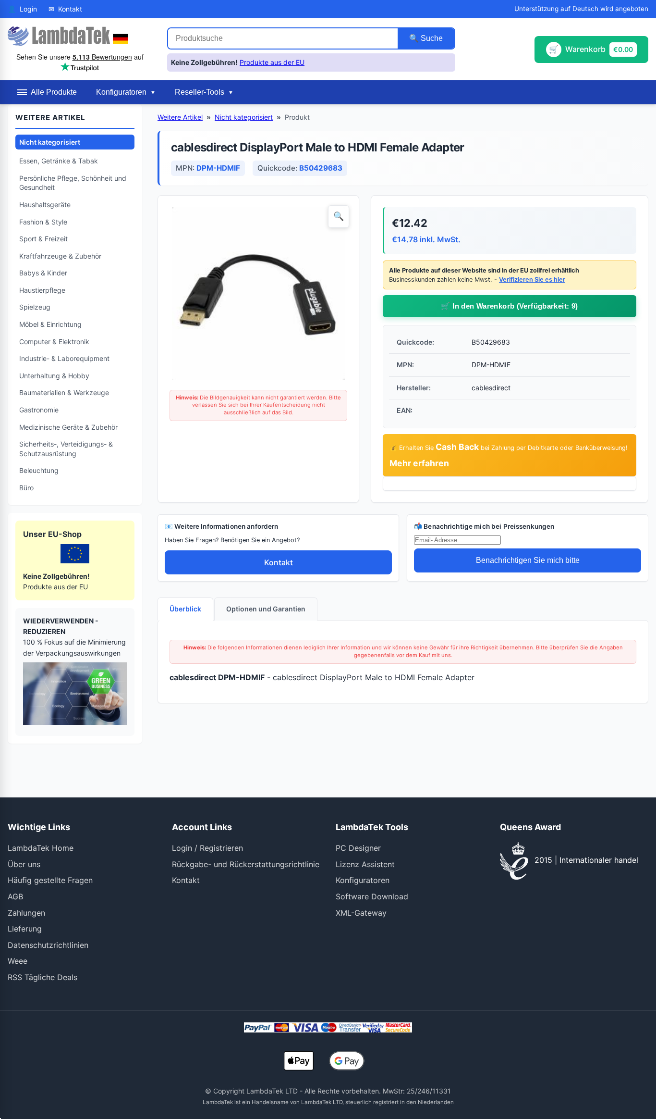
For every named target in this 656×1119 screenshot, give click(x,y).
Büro (26, 488)
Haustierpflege (42, 290)
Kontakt (278, 562)
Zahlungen (26, 913)
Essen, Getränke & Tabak (58, 161)
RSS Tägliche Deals (42, 977)
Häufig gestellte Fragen (50, 880)
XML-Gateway (361, 913)
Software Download (372, 896)
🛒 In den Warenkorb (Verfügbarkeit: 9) (509, 306)
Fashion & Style (43, 222)
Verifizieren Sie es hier (532, 279)
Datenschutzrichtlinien (48, 945)
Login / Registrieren (207, 848)
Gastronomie (39, 410)
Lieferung (25, 928)
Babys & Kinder (43, 273)
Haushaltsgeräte (45, 204)
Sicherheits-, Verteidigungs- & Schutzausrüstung (66, 449)
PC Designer (358, 848)
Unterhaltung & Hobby (54, 376)
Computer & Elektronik (54, 341)
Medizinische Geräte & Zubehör (68, 427)
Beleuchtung (39, 470)
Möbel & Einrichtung (50, 324)
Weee (17, 961)
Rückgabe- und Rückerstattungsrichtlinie (245, 864)
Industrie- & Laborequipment (64, 358)
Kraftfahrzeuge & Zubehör (60, 256)
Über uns (24, 864)
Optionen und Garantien (265, 609)
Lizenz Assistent (365, 864)
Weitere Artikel (180, 117)
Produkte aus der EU (272, 62)
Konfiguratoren (362, 880)
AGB (15, 896)
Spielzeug (34, 307)
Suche (431, 38)
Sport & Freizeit (43, 239)
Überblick (185, 609)
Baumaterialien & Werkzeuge (64, 392)
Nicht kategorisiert (49, 142)
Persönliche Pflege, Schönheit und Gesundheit (72, 183)
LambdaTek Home (40, 848)
